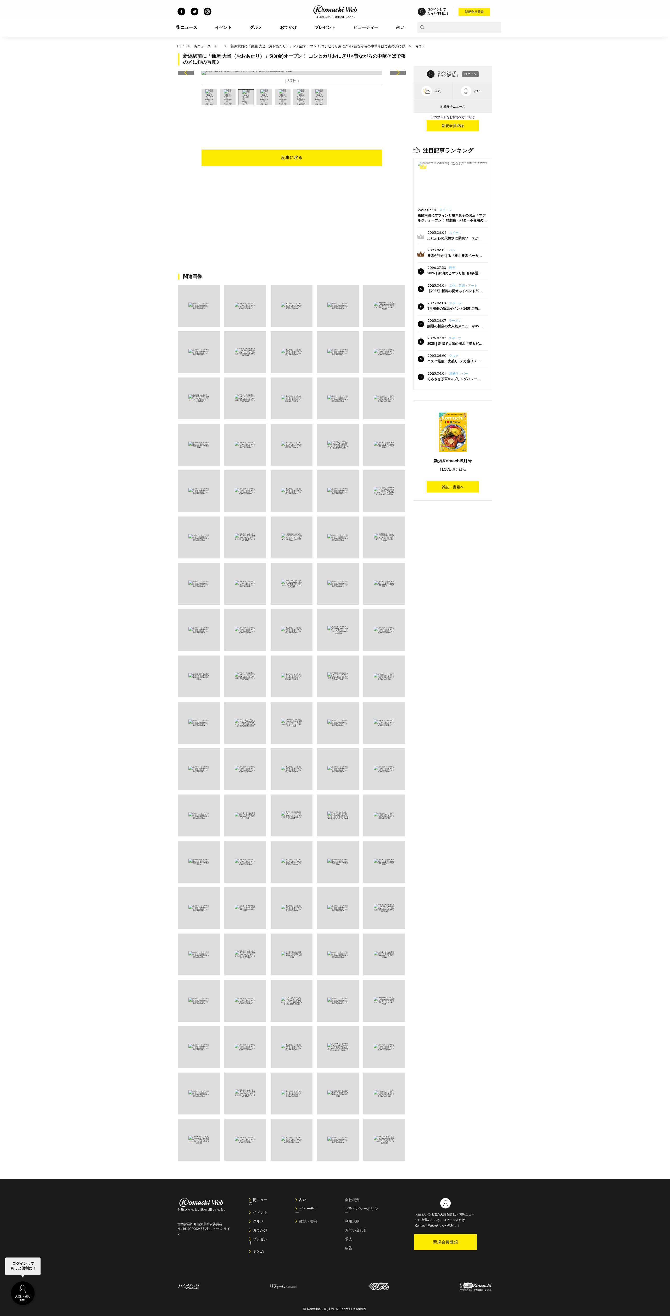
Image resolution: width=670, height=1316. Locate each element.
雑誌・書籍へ (453, 487)
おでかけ (288, 27)
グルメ (256, 27)
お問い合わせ (356, 1230)
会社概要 (352, 1200)
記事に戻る (291, 157)
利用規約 (352, 1221)
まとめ (258, 1252)
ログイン (470, 74)
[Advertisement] (292, 119)
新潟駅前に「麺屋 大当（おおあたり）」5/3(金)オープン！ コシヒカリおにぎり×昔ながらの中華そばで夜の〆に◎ (318, 46)
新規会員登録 (474, 12)
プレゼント (325, 27)
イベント (223, 27)
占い (400, 27)
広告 (348, 1248)
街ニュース (186, 27)
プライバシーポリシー (361, 1210)
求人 (348, 1239)
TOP (180, 46)
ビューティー (365, 27)
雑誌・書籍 (308, 1221)
